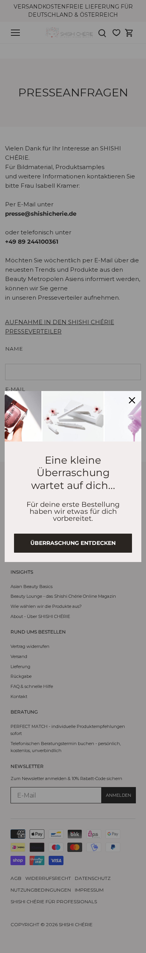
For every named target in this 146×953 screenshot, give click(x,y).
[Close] (132, 400)
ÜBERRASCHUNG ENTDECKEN (73, 542)
